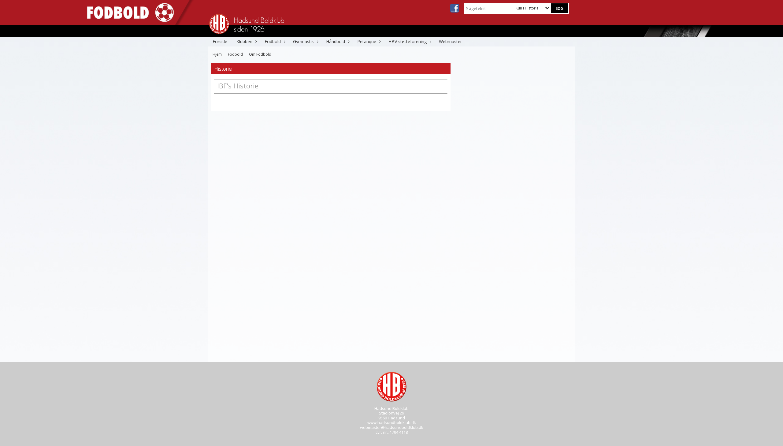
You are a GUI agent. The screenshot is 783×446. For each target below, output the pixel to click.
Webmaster (450, 41)
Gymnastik (303, 41)
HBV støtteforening (407, 41)
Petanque (366, 41)
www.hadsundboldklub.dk (391, 422)
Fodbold (273, 41)
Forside (220, 41)
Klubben (244, 41)
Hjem (217, 54)
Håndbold (335, 41)
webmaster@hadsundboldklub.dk (391, 427)
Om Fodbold (260, 54)
